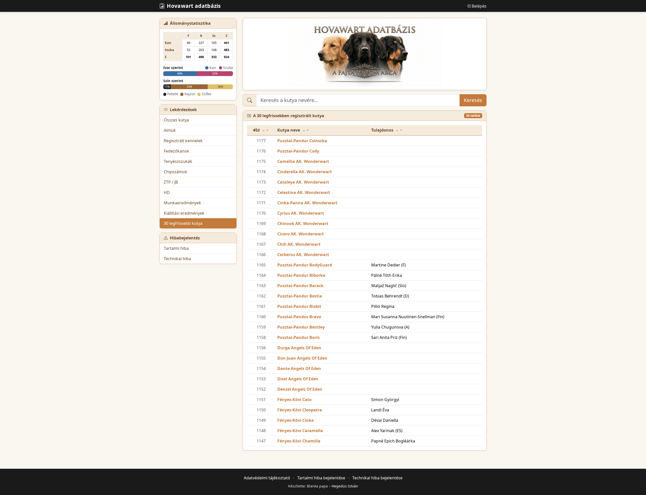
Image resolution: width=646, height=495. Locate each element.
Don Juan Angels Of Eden (302, 358)
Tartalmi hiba (176, 248)
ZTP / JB (171, 182)
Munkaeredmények (182, 203)
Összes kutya (176, 120)
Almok (170, 130)
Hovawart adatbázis (194, 5)
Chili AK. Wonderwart (298, 244)
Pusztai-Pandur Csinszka (302, 140)
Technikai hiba (177, 258)
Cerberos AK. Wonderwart (303, 254)
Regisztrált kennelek (183, 140)
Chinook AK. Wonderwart (302, 223)
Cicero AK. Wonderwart (300, 234)
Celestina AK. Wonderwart (303, 192)
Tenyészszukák (178, 161)
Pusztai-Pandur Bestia (299, 296)
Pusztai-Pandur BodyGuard (304, 265)
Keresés (473, 100)
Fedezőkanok (176, 151)
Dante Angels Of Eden (299, 368)
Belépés (479, 6)
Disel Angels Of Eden (297, 379)
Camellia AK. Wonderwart (303, 161)
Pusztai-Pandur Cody (298, 151)
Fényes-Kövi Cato (294, 399)
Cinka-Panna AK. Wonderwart (307, 203)
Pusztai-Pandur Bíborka (301, 275)
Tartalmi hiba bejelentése (321, 478)
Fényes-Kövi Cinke (295, 420)
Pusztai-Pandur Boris (298, 337)
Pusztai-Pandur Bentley (301, 327)
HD (167, 192)
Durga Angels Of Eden (299, 348)
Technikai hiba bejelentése (377, 478)
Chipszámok (175, 172)
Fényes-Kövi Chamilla (298, 441)
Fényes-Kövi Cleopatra (299, 410)
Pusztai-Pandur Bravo (299, 316)
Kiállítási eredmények (184, 213)
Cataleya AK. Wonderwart (303, 182)
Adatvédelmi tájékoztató (267, 478)
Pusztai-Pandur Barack (300, 285)
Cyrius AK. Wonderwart (300, 213)
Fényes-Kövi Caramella (300, 430)
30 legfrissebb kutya (183, 223)
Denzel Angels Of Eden (299, 389)
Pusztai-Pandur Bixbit (299, 306)
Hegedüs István (345, 486)
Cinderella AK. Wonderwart (304, 172)
